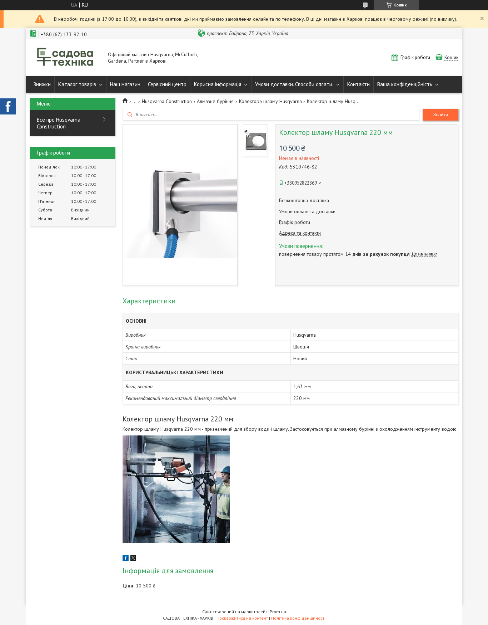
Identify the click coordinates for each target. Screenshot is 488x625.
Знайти (440, 114)
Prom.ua (278, 611)
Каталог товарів (77, 84)
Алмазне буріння (215, 101)
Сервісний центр (167, 84)
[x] (133, 559)
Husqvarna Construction (167, 101)
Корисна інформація (217, 84)
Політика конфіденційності (298, 618)
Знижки (42, 84)
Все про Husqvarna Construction (58, 123)
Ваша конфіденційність (404, 84)
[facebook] (126, 559)
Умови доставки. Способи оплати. (294, 84)
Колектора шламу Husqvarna (270, 101)
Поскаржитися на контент (242, 618)
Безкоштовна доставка (304, 200)
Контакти (358, 84)
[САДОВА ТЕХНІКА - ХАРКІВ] (65, 58)
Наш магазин (125, 84)
